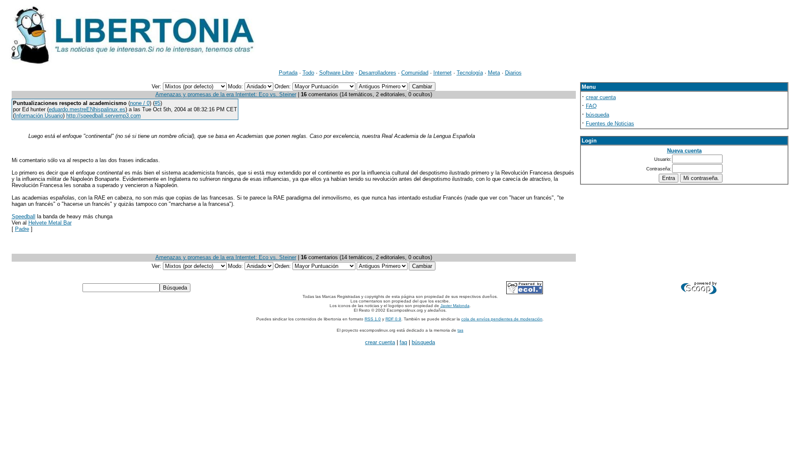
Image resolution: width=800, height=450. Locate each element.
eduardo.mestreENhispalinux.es (87, 109)
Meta (494, 73)
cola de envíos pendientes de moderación (501, 319)
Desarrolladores (377, 73)
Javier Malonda (455, 305)
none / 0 (140, 103)
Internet (442, 73)
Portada (288, 73)
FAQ (591, 106)
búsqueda (597, 115)
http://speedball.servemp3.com (103, 115)
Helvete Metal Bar (50, 223)
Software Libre (336, 73)
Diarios (513, 73)
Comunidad (414, 73)
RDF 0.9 (393, 319)
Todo (308, 73)
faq (403, 342)
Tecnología (470, 73)
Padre (22, 229)
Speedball (23, 216)
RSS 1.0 (373, 319)
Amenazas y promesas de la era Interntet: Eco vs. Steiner (225, 94)
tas (460, 330)
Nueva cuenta (684, 151)
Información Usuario (39, 115)
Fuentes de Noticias (610, 123)
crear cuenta (601, 97)
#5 (157, 103)
